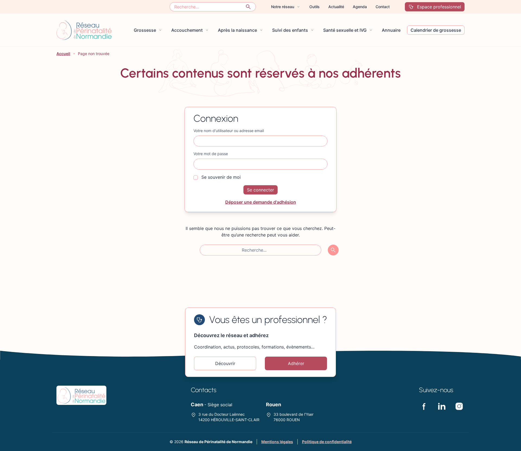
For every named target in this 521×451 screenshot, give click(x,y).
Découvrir (225, 363)
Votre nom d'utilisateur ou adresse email (228, 130)
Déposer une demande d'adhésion (260, 202)
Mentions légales (277, 441)
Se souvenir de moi (220, 177)
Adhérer (296, 363)
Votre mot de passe (210, 153)
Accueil (63, 53)
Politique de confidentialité (327, 441)
